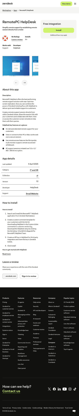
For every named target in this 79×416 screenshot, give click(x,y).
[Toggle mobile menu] (75, 3)
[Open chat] (74, 411)
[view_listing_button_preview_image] (16, 66)
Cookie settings (37, 408)
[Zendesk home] (7, 3)
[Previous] (16, 83)
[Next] (24, 83)
